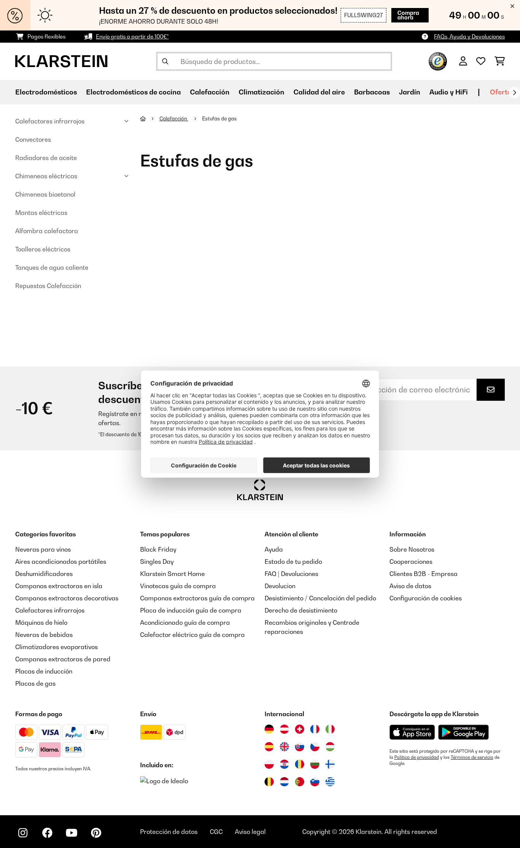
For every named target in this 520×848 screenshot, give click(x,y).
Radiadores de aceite (46, 158)
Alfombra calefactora (46, 231)
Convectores (33, 139)
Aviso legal (250, 831)
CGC (216, 831)
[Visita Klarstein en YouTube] (71, 832)
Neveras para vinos (43, 549)
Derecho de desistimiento (301, 610)
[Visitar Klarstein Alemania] (269, 729)
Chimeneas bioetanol (45, 194)
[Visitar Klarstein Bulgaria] (314, 764)
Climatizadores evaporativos (56, 647)
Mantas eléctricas (41, 212)
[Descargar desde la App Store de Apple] (412, 732)
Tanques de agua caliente (51, 267)
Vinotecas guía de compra (178, 586)
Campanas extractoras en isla (58, 586)
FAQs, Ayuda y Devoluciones (469, 36)
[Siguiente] (514, 92)
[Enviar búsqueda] (165, 61)
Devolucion (280, 586)
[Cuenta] (463, 61)
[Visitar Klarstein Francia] (314, 729)
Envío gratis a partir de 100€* (132, 36)
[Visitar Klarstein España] (269, 746)
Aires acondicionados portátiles (60, 561)
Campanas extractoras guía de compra (197, 598)
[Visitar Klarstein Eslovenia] (314, 781)
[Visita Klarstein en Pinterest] (96, 832)
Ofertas (502, 92)
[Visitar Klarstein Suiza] (299, 729)
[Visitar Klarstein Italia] (330, 729)
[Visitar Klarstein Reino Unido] (284, 746)
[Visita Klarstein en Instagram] (22, 832)
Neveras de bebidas (44, 634)
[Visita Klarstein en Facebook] (47, 832)
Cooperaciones (410, 561)
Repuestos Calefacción (48, 286)
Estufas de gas (220, 118)
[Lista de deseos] (480, 61)
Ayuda (274, 549)
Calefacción (174, 118)
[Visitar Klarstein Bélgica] (269, 781)
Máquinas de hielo (41, 622)
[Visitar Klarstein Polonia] (269, 764)
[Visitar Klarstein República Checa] (314, 746)
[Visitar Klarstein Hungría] (330, 746)
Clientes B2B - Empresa (423, 574)
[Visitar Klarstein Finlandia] (330, 764)
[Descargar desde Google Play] (463, 732)
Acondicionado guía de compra (185, 622)
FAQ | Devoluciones (291, 574)
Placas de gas (35, 683)
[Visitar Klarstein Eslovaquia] (299, 746)
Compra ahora (408, 15)
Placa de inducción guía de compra (190, 610)
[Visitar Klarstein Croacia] (284, 764)
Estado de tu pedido (293, 561)
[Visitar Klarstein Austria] (284, 729)
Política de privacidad (416, 757)
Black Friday (158, 549)
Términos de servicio (472, 757)
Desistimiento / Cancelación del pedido (320, 598)
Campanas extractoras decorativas (66, 598)
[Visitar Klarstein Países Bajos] (284, 781)
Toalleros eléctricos (42, 249)
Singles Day (157, 561)
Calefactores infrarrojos (50, 121)
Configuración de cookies (425, 598)
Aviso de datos (410, 586)
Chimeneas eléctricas (46, 176)
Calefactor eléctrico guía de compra (192, 634)
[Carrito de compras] (499, 61)
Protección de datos (169, 831)
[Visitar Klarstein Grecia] (330, 782)
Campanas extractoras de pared (62, 659)
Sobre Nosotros (411, 549)
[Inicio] (150, 118)
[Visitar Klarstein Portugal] (299, 781)
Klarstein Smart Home (172, 574)
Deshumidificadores (44, 574)
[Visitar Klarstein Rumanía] (299, 764)
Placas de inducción (43, 671)
